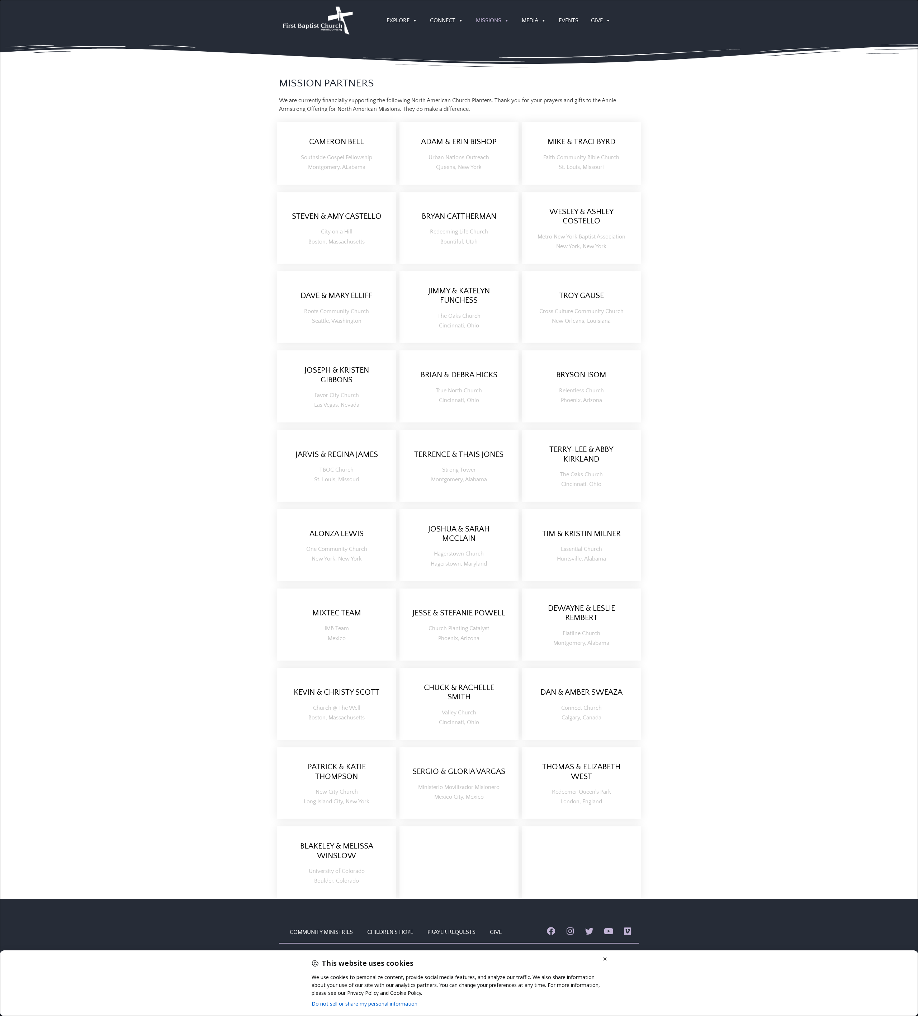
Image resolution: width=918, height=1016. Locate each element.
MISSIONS (488, 20)
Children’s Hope (390, 932)
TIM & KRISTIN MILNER (581, 533)
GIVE (597, 20)
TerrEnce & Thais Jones (458, 454)
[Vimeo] (627, 931)
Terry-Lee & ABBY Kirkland (581, 454)
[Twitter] (589, 931)
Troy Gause (581, 295)
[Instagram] (570, 931)
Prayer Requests (451, 932)
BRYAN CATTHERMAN (459, 216)
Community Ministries (321, 932)
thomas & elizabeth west (581, 771)
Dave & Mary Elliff (337, 295)
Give (496, 932)
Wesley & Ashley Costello (581, 216)
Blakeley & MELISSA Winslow (336, 851)
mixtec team (336, 613)
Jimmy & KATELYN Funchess (459, 296)
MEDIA (530, 20)
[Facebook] (551, 931)
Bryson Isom (581, 374)
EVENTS (568, 20)
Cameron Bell (336, 141)
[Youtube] (608, 931)
